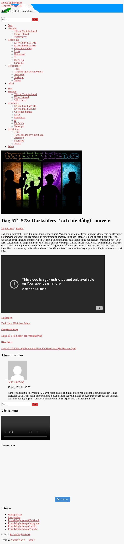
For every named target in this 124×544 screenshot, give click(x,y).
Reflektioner (14, 65)
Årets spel (19, 74)
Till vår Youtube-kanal (25, 31)
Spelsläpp (19, 77)
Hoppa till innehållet (11, 2)
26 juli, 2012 (7, 228)
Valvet (17, 80)
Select (11, 83)
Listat (17, 51)
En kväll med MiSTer (25, 45)
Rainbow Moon (22, 323)
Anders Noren (17, 540)
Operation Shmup (23, 48)
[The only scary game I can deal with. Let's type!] (93, 475)
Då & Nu (19, 60)
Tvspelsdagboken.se (11, 5)
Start (10, 25)
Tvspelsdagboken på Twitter (22, 526)
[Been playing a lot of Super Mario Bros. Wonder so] (31, 482)
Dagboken (6, 317)
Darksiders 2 (7, 323)
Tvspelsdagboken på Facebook (23, 520)
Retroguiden (14, 517)
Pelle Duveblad (16, 381)
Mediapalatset (15, 514)
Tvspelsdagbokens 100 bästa (28, 71)
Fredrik (20, 228)
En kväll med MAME (25, 42)
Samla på (19, 63)
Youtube (12, 28)
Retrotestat (19, 54)
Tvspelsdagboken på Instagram (23, 523)
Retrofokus (13, 39)
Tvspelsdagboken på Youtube (23, 529)
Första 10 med (21, 34)
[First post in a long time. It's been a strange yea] (93, 460)
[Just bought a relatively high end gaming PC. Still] (31, 460)
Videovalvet (20, 36)
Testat (17, 68)
